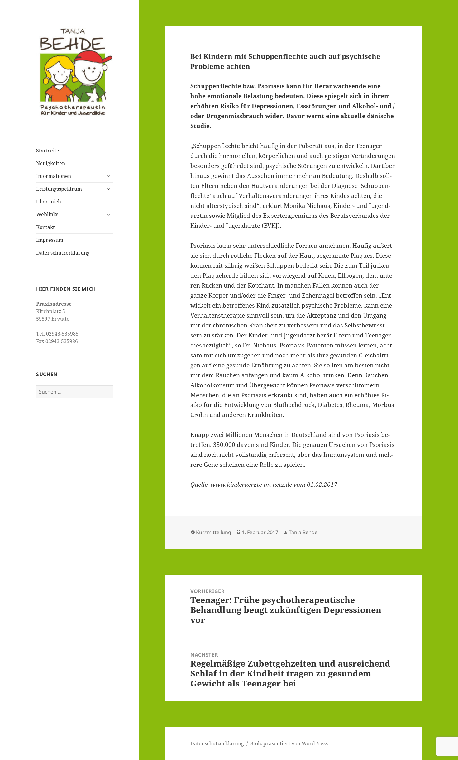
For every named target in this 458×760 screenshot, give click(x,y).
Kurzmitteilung (213, 532)
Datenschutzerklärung (63, 252)
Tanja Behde (303, 532)
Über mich (48, 201)
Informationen (53, 176)
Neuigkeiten (50, 163)
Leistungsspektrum (59, 188)
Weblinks (47, 214)
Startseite (47, 150)
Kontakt (45, 227)
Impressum (49, 240)
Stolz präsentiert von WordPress (289, 743)
